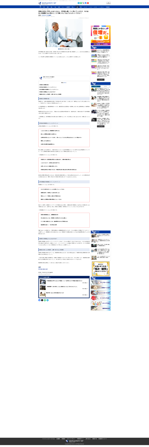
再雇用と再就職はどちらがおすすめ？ (47, 91)
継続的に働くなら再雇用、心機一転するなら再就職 (50, 94)
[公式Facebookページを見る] (85, 3)
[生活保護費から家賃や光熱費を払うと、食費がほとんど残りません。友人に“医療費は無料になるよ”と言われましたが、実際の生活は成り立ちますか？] (94, 98)
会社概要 (58, 438)
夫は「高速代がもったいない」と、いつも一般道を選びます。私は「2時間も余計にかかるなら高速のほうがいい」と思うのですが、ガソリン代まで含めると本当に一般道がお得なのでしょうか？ (103, 91)
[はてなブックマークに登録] (48, 300)
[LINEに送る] (45, 300)
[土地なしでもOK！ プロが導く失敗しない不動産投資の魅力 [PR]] (101, 246)
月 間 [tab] (105, 86)
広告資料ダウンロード (103, 438)
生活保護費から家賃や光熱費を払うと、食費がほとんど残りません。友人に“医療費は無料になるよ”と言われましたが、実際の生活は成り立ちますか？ (103, 98)
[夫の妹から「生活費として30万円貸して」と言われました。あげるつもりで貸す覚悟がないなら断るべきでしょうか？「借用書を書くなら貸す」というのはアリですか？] (94, 105)
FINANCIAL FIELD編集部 (46, 15)
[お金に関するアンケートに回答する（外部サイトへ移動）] (101, 269)
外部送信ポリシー (80, 438)
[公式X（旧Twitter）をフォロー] (83, 3)
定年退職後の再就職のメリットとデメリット (48, 89)
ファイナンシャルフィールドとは (48, 438)
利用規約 (63, 438)
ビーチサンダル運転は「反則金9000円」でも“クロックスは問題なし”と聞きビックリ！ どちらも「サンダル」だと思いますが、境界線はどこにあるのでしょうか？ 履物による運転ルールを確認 (103, 113)
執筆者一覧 (94, 438)
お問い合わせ (88, 438)
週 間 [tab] (96, 86)
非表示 (65, 82)
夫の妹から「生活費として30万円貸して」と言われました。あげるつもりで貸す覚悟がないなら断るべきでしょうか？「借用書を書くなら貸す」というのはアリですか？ (103, 105)
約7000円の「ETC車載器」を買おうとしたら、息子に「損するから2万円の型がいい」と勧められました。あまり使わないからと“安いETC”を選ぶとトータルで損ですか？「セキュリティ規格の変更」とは (103, 121)
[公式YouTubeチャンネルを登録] (88, 3)
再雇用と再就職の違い (44, 84)
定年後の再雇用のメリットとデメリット (48, 87)
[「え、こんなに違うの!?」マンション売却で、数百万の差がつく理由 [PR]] (101, 259)
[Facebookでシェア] (39, 300)
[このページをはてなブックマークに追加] (78, 3)
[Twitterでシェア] (42, 300)
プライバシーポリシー (71, 438)
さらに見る (101, 79)
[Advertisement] (64, 67)
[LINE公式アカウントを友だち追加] (81, 3)
